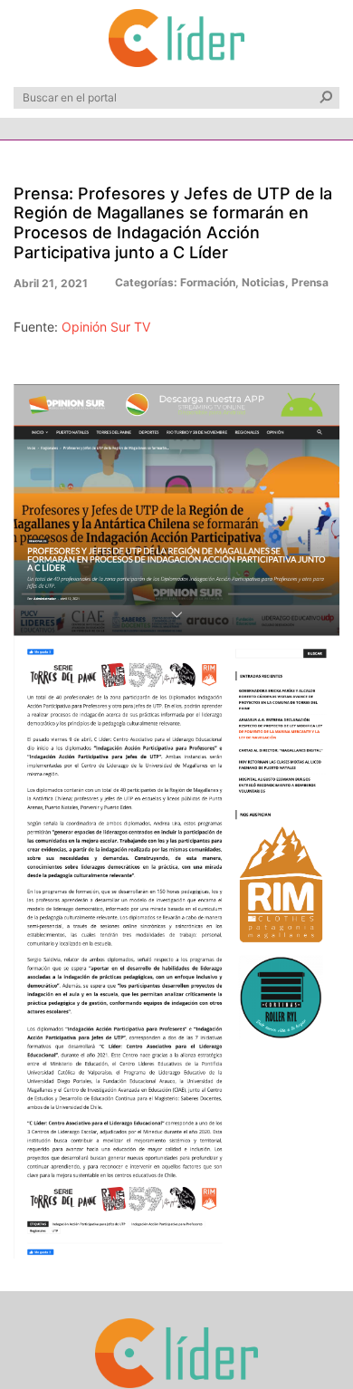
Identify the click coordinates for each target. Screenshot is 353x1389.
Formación (207, 282)
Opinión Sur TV (106, 326)
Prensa (310, 282)
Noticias (263, 282)
